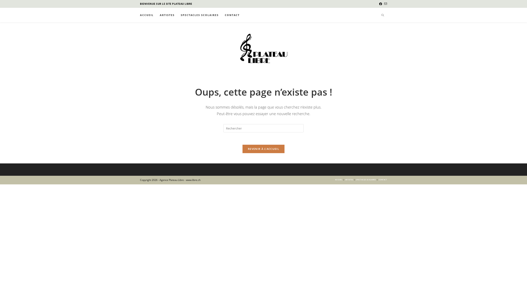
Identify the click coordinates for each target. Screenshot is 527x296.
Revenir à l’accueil (263, 149)
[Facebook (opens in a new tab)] (380, 4)
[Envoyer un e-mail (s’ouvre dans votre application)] (385, 4)
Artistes (349, 179)
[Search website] (383, 15)
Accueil (338, 179)
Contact (383, 179)
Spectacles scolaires (366, 179)
